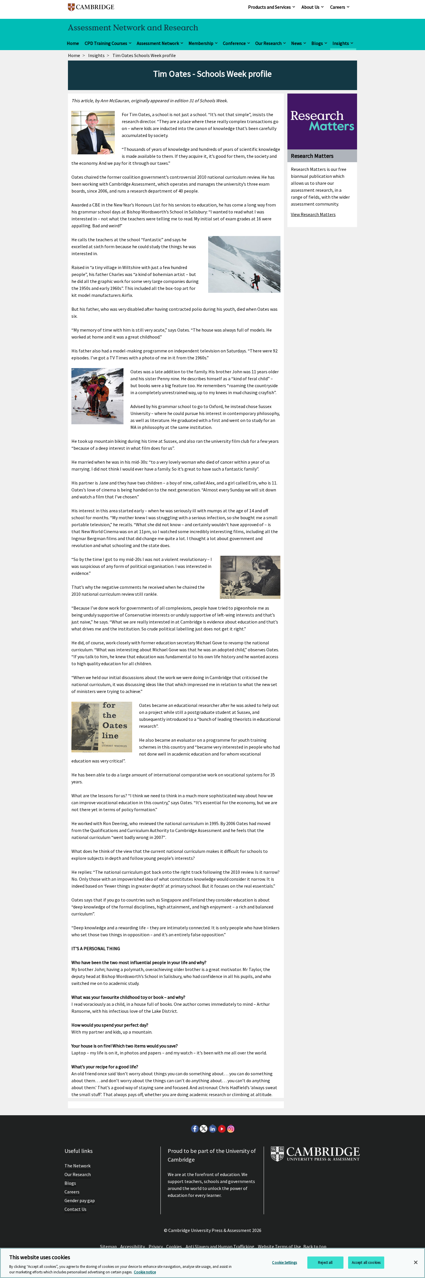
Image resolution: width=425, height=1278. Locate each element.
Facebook (195, 1129)
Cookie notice (145, 1272)
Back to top (314, 1246)
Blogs (317, 43)
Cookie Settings (284, 1262)
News (296, 43)
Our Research (268, 43)
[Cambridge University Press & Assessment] (315, 1156)
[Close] (415, 1262)
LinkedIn (212, 1129)
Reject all (325, 1262)
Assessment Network (158, 43)
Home (73, 43)
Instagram (230, 1129)
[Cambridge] (91, 10)
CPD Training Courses (106, 43)
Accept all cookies (366, 1262)
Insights (340, 43)
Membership (201, 43)
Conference (234, 43)
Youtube (221, 1129)
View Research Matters (313, 214)
